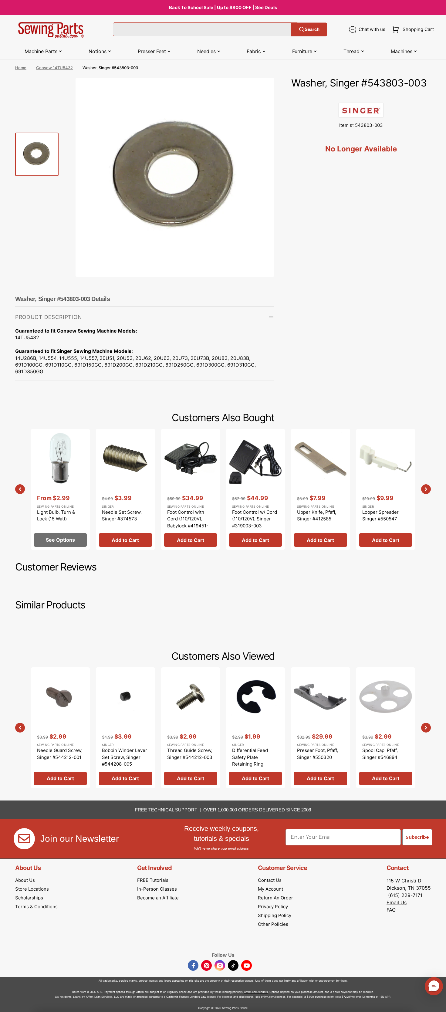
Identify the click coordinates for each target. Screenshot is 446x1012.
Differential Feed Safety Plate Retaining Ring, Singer (250, 760)
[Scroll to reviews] (361, 96)
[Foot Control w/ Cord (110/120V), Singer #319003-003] (255, 489)
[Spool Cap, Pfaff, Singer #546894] (385, 727)
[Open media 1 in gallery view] (260, 91)
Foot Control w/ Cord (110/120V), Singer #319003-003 (254, 519)
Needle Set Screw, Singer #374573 (122, 515)
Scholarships (29, 898)
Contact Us (270, 880)
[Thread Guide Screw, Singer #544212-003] (190, 727)
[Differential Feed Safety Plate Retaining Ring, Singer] (255, 727)
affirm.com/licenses (273, 996)
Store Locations (32, 889)
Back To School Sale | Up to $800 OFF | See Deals (223, 7)
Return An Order (275, 898)
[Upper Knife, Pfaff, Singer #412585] (320, 489)
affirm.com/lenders (256, 991)
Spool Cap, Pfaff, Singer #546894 (380, 753)
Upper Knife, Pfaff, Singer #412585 (316, 515)
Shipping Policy (274, 915)
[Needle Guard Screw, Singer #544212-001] (60, 727)
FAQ (391, 910)
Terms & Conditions (36, 906)
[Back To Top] (437, 1003)
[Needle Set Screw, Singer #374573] (125, 489)
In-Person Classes (157, 889)
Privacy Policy (273, 906)
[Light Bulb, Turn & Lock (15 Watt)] (60, 489)
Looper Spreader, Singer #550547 (381, 515)
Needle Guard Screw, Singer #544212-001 (60, 753)
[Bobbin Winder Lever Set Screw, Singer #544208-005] (125, 727)
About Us (25, 880)
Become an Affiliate (158, 898)
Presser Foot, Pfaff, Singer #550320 (317, 753)
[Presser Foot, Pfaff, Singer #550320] (320, 727)
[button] (412, 29)
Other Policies (273, 924)
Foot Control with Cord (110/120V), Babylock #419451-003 (187, 522)
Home (20, 67)
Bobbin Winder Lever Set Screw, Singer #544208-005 (124, 757)
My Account (270, 889)
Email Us (397, 902)
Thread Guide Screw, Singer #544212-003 (189, 753)
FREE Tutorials (152, 880)
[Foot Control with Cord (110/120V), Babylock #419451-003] (190, 489)
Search (312, 29)
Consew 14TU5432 (54, 67)
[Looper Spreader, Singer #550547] (385, 489)
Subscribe (417, 837)
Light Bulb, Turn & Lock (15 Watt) (56, 515)
